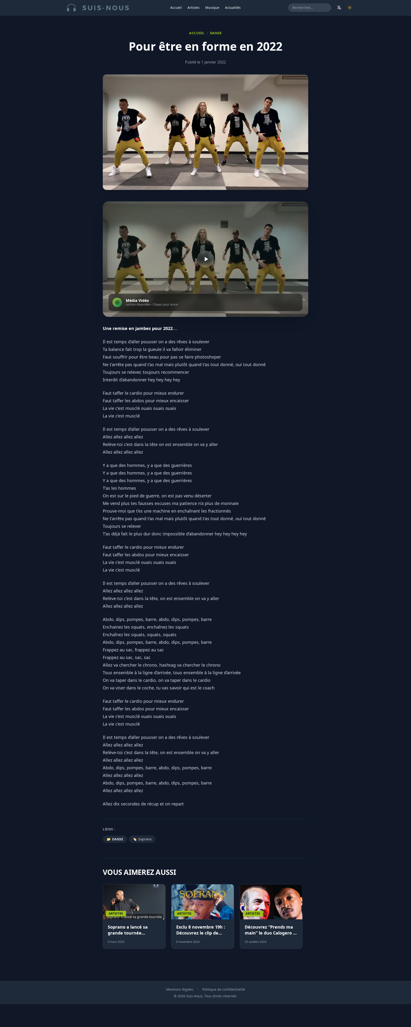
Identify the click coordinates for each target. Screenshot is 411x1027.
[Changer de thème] (349, 7)
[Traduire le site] (339, 7)
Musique (212, 7)
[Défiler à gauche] (105, 919)
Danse (216, 33)
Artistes (193, 7)
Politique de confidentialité (223, 989)
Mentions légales (179, 989)
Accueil (176, 7)
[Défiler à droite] (306, 919)
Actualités (233, 7)
